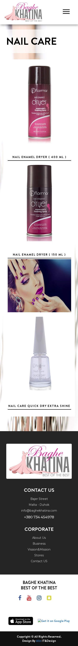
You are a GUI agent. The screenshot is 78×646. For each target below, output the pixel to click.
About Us (39, 538)
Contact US (39, 561)
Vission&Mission (39, 549)
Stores (39, 555)
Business (39, 543)
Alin (38, 641)
